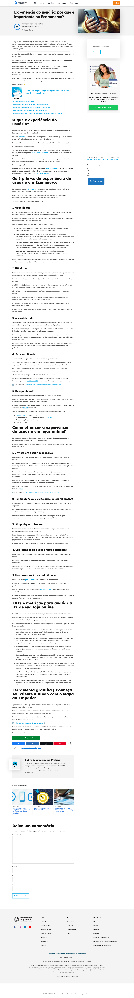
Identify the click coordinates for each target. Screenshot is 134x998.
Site (13, 885)
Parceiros (44, 937)
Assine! (116, 3)
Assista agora (96, 181)
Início (35, 3)
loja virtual (22, 137)
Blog (94, 922)
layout (25, 408)
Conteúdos (62, 3)
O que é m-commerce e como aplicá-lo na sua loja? (42, 492)
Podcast (96, 929)
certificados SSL (32, 381)
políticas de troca (46, 589)
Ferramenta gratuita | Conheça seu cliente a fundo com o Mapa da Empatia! (38, 113)
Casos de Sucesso (46, 933)
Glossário (96, 933)
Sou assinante (45, 926)
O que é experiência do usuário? (23, 101)
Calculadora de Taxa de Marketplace (105, 941)
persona (51, 418)
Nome (14, 867)
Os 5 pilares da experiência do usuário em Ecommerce (30, 104)
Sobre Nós (44, 922)
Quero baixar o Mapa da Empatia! (26, 738)
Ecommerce (32, 189)
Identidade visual (22, 415)
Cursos (41, 3)
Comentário (16, 835)
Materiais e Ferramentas (101, 937)
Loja (68, 933)
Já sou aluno (74, 3)
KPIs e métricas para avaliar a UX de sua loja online (30, 110)
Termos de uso (74, 976)
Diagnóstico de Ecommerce (102, 945)
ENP (42, 918)
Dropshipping (71, 929)
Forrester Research (44, 173)
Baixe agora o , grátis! (28, 723)
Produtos (70, 926)
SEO (21, 489)
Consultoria (70, 922)
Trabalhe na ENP (46, 929)
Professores (44, 941)
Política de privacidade (63, 976)
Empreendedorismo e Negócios (31, 748)
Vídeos (95, 926)
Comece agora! (103, 107)
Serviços (51, 3)
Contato (43, 945)
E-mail (14, 876)
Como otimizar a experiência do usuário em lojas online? (31, 107)
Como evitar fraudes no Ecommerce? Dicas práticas (43, 385)
